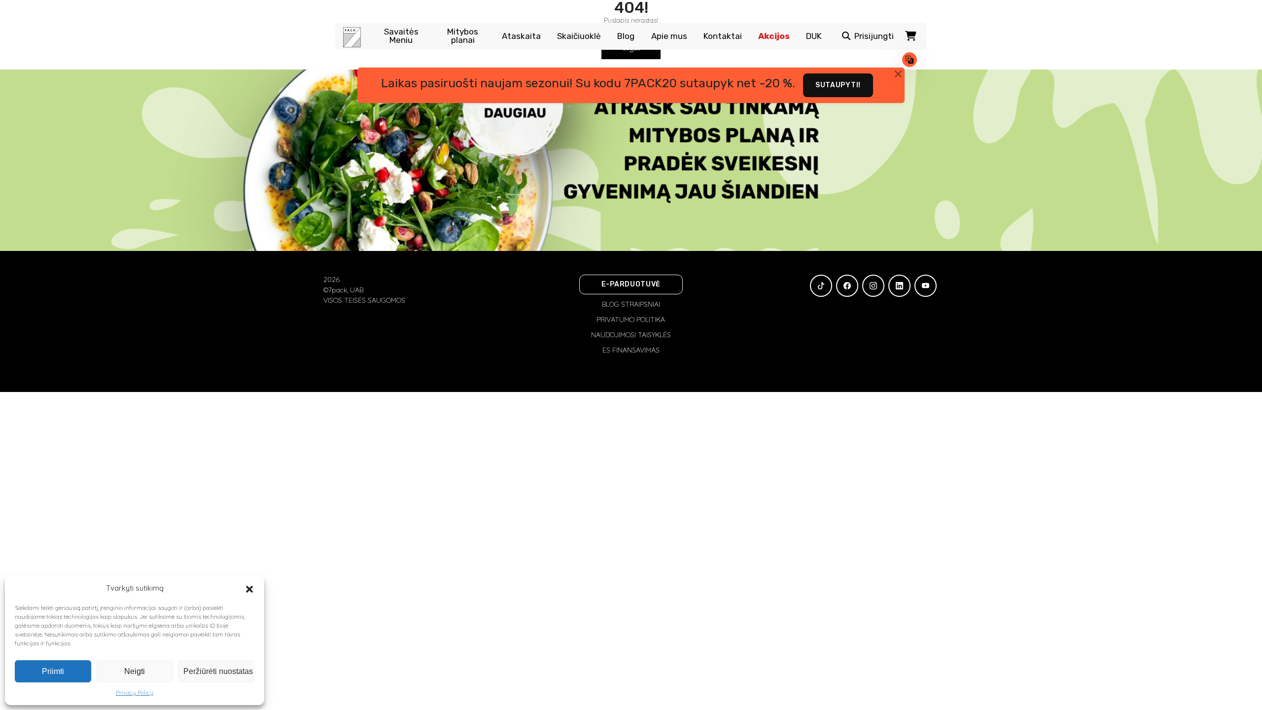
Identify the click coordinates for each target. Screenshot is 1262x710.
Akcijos (774, 36)
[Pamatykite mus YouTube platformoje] (925, 286)
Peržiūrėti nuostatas (218, 671)
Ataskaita (521, 36)
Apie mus (669, 36)
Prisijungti (874, 36)
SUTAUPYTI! (838, 85)
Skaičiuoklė (579, 36)
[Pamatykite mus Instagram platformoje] (873, 286)
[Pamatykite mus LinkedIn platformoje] (899, 286)
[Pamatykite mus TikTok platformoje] (821, 286)
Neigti (134, 671)
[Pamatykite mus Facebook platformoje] (847, 286)
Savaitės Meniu (401, 36)
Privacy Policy (134, 692)
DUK (814, 36)
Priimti (53, 671)
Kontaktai (722, 36)
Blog (625, 36)
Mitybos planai (462, 36)
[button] (249, 588)
